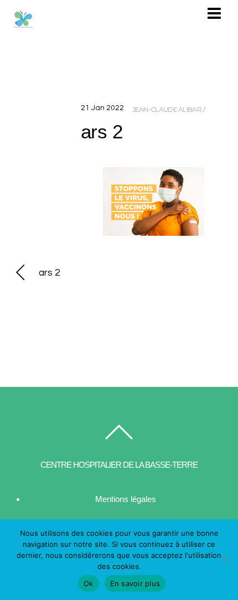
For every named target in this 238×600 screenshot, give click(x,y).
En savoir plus (135, 583)
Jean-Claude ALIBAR (166, 109)
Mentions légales (125, 499)
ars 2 (102, 131)
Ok (89, 583)
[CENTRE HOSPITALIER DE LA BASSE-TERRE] (23, 25)
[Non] (224, 559)
